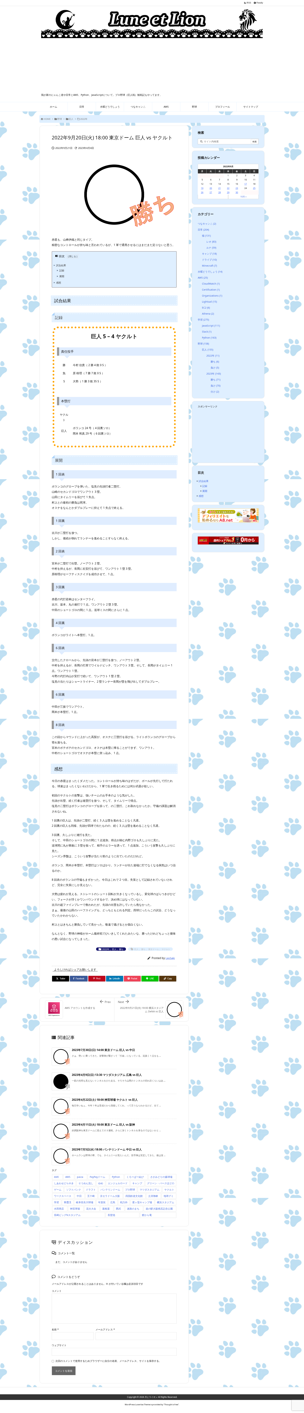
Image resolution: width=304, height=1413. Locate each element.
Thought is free (171, 1404)
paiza (80, 1177)
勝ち (121, 949)
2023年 (213, 373)
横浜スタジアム (165, 1202)
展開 (61, 276)
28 (219, 192)
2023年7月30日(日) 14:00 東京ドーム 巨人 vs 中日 (103, 1050)
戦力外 (124, 1202)
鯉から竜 (147, 1215)
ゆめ (100, 1183)
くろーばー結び (135, 1177)
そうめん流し (85, 1183)
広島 (112, 1202)
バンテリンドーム (110, 1189)
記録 (61, 270)
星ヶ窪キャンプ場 (142, 1202)
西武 (118, 1208)
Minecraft (209, 265)
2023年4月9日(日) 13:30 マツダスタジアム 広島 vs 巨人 (107, 1075)
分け (215, 391)
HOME (47, 118)
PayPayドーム (97, 1177)
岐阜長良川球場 (84, 1202)
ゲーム (57, 1189)
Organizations (212, 295)
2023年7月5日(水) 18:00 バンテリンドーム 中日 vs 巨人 (107, 1149)
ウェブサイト (59, 1345)
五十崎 (91, 1196)
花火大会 (91, 1208)
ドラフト (91, 1189)
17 (245, 183)
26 (202, 192)
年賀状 (102, 1202)
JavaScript (211, 325)
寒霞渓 (67, 1202)
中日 (79, 1196)
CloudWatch (211, 283)
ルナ (211, 247)
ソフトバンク (73, 1189)
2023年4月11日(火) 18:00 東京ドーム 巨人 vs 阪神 (103, 1124)
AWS (67, 1177)
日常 (203, 229)
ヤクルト (166, 949)
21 (219, 188)
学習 (56, 1202)
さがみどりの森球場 (161, 1177)
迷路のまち (133, 1208)
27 (211, 192)
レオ (211, 241)
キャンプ (137, 1183)
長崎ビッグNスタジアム (67, 1215)
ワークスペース (62, 1196)
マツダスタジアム (149, 1189)
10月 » (243, 196)
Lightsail (209, 301)
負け (215, 367)
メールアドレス (105, 1329)
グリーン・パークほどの (160, 1183)
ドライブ (209, 259)
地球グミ (168, 1196)
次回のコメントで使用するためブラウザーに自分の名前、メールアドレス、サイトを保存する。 (108, 1361)
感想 (58, 282)
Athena (208, 313)
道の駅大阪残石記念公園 (159, 1208)
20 (211, 188)
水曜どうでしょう (210, 271)
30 (237, 192)
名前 (55, 1329)
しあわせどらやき (64, 1183)
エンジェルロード (118, 1183)
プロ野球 (130, 1189)
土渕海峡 (153, 1196)
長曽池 (111, 1215)
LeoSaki (170, 958)
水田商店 (59, 1208)
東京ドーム (153, 949)
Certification (211, 289)
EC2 (206, 307)
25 (254, 188)
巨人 (71, 118)
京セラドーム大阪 (110, 1196)
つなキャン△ (207, 223)
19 (202, 188)
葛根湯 (106, 1208)
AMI (56, 1177)
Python (116, 1177)
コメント (57, 1291)
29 (228, 192)
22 (228, 188)
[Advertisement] (152, 66)
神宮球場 (75, 1208)
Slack (206, 331)
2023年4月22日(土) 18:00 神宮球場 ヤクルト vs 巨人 (105, 1100)
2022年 (83, 118)
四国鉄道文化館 (134, 1196)
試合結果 (61, 265)
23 (237, 188)
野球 (59, 118)
